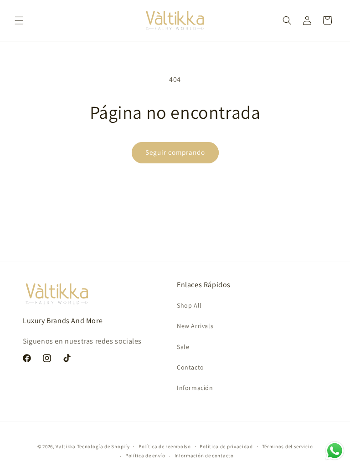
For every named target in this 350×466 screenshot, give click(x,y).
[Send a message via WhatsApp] (334, 450)
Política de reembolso (165, 446)
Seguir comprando (175, 152)
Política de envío (145, 455)
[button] (19, 20)
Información (195, 388)
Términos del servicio (287, 446)
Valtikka (66, 446)
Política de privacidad (226, 446)
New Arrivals (195, 326)
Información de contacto (204, 455)
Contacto (190, 367)
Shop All (189, 305)
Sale (183, 347)
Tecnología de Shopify (103, 446)
